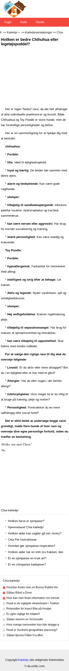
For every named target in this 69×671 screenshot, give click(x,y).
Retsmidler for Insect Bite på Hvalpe (28, 608)
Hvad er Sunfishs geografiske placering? (31, 629)
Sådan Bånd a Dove (19, 592)
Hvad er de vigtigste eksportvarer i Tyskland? (32, 603)
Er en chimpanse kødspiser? (27, 564)
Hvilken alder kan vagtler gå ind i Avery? (34, 533)
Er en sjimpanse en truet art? (27, 558)
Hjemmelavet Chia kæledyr (26, 527)
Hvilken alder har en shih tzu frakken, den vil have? (36, 552)
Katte (24, 22)
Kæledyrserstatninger (38, 32)
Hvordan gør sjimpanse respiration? (31, 546)
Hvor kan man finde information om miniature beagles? (32, 597)
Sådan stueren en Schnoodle (24, 619)
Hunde (40, 22)
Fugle (8, 22)
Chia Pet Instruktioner (22, 539)
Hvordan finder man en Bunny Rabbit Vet (32, 587)
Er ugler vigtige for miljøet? (23, 613)
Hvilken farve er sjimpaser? (26, 521)
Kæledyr (12, 32)
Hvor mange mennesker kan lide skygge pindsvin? (32, 624)
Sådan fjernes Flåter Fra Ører (24, 635)
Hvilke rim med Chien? (17, 444)
